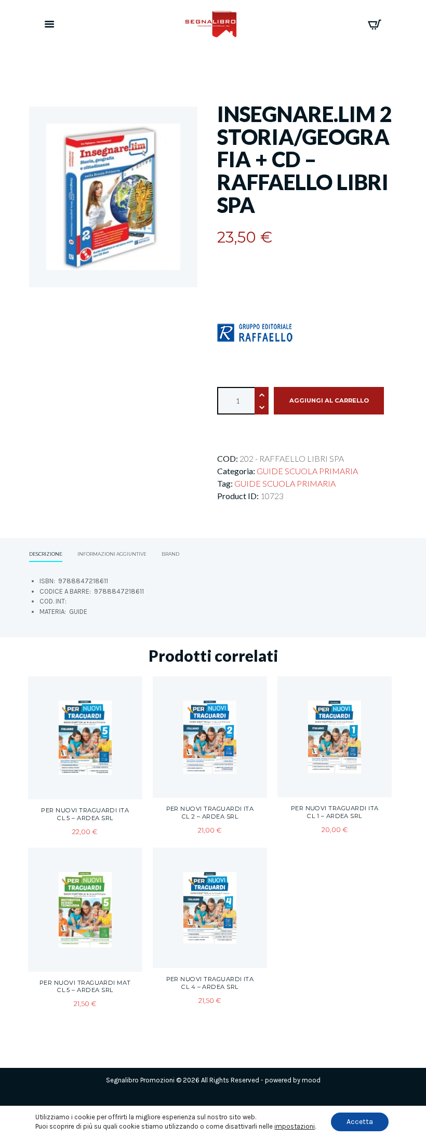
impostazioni (294, 1126)
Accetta (360, 1121)
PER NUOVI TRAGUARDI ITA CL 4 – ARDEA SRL (210, 982)
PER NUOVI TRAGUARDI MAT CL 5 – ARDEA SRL (85, 986)
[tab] (45, 554)
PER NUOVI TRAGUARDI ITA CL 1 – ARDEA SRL (335, 812)
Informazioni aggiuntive (112, 554)
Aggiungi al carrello (329, 400)
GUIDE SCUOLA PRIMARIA (307, 471)
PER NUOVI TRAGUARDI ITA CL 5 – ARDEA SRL (85, 814)
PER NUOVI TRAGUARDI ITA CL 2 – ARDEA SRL (210, 812)
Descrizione (45, 554)
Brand (170, 554)
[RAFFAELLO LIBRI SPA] (254, 332)
